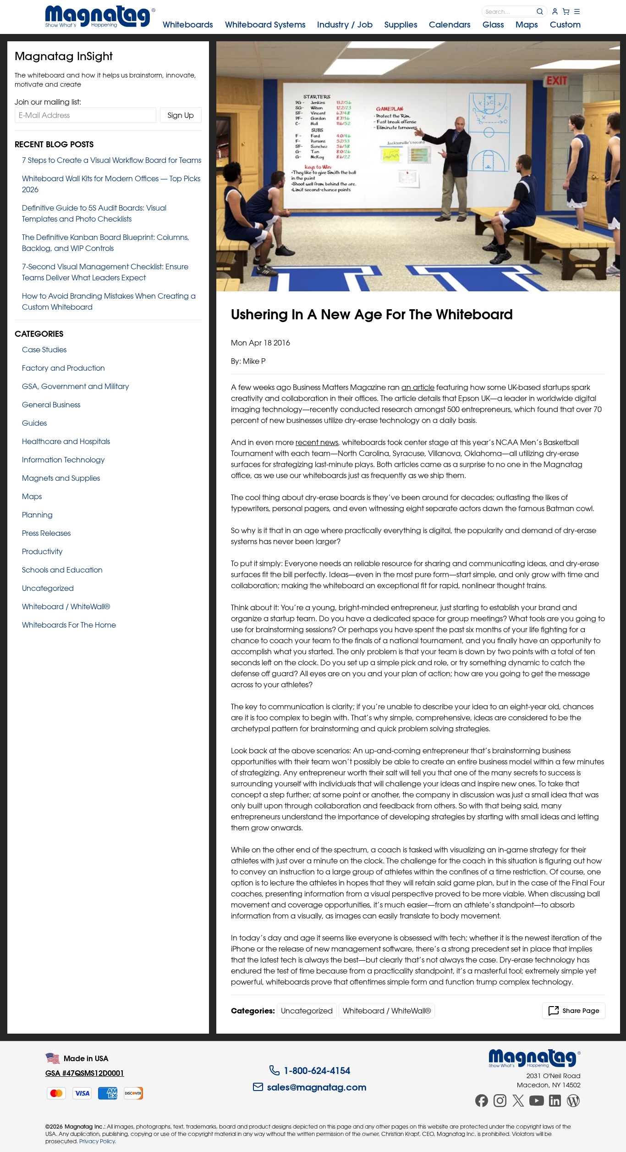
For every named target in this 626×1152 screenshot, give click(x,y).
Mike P (254, 361)
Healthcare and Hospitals (66, 441)
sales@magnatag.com (317, 1087)
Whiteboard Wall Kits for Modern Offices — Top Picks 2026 (111, 184)
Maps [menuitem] (527, 24)
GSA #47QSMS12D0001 (84, 1073)
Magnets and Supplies (61, 478)
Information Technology (63, 459)
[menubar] (372, 24)
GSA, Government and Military (75, 386)
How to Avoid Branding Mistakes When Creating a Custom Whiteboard (109, 301)
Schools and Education (62, 569)
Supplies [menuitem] (400, 24)
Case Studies (44, 349)
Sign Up (181, 115)
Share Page (581, 1011)
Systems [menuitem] (265, 24)
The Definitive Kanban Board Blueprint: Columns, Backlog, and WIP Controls (105, 243)
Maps (32, 496)
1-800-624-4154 (317, 1070)
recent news (317, 442)
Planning (37, 514)
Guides (34, 423)
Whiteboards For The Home (69, 624)
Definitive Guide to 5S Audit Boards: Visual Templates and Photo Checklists (94, 213)
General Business (51, 404)
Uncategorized (48, 588)
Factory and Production (63, 368)
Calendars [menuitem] (450, 24)
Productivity (42, 551)
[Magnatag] (535, 1058)
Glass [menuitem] (493, 24)
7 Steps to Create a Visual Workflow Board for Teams (111, 160)
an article (417, 387)
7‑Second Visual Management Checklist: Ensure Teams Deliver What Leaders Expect (105, 272)
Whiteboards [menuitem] (188, 24)
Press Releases (46, 533)
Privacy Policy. (97, 1141)
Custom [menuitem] (565, 24)
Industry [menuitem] (345, 24)
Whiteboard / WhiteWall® (66, 606)
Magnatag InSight (64, 56)
